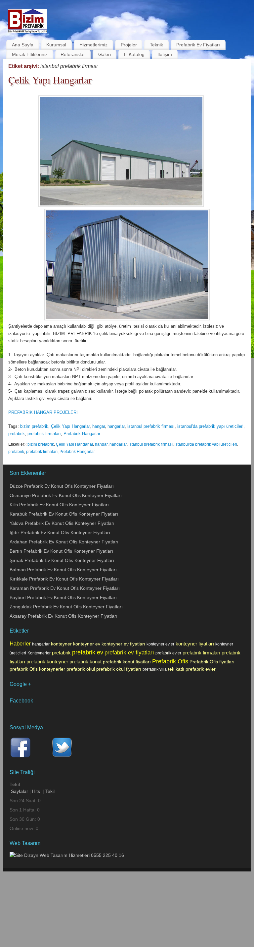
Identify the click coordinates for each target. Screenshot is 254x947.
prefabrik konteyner (47, 661)
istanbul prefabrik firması (151, 426)
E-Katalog (134, 54)
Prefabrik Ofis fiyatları (212, 661)
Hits (36, 791)
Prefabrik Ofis (170, 661)
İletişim (164, 54)
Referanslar (73, 54)
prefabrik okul (80, 669)
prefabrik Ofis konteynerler (37, 669)
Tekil (50, 791)
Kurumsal (56, 44)
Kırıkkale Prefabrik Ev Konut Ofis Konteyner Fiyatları (64, 579)
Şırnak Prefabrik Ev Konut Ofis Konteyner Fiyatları (62, 560)
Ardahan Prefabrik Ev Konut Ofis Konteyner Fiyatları (64, 541)
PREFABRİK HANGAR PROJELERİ (43, 412)
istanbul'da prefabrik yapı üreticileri (210, 426)
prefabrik (16, 433)
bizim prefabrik (34, 426)
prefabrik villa (155, 669)
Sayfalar (19, 791)
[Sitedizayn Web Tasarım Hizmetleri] (67, 855)
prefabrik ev (87, 652)
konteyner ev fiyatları (123, 643)
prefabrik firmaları (44, 433)
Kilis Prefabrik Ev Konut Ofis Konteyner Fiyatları (59, 504)
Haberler (20, 643)
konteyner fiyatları (195, 643)
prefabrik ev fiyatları (129, 652)
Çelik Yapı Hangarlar (50, 79)
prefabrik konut (85, 661)
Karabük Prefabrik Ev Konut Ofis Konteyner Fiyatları (64, 514)
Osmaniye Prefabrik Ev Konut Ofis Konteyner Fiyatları (66, 495)
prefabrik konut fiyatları (127, 661)
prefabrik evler (168, 653)
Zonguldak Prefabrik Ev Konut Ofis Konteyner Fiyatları (66, 606)
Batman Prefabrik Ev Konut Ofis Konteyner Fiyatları (63, 569)
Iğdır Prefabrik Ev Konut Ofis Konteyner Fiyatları (60, 532)
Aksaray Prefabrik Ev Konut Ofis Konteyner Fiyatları (63, 616)
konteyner (61, 643)
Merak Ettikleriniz (30, 54)
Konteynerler (39, 653)
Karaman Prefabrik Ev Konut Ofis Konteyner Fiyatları (65, 588)
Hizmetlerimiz (93, 44)
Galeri (104, 54)
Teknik (156, 44)
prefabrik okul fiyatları (118, 669)
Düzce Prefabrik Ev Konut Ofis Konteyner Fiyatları (62, 486)
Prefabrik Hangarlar (82, 433)
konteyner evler (160, 644)
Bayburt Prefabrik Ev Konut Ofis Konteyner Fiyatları (63, 597)
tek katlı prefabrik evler (192, 669)
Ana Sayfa (22, 44)
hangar (98, 426)
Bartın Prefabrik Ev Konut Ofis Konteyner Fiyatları (61, 551)
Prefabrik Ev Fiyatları (198, 44)
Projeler (129, 44)
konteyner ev (86, 643)
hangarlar (116, 426)
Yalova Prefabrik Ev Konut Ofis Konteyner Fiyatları (62, 523)
